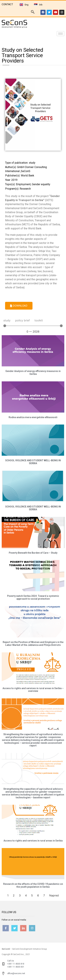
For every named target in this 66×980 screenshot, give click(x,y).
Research (25, 188)
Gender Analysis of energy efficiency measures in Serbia (33, 372)
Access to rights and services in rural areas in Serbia (33, 840)
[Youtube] (55, 12)
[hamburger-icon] (60, 33)
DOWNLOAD (20, 305)
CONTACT (7, 4)
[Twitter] (49, 12)
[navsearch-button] (33, 12)
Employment (23, 184)
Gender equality (41, 184)
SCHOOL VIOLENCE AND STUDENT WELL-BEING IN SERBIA (33, 462)
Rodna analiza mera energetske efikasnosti (33, 417)
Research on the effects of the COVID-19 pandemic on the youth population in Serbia (33, 885)
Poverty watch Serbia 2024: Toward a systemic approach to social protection (33, 597)
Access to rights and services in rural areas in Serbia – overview (33, 689)
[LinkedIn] (23, 928)
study (32, 162)
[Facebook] (43, 12)
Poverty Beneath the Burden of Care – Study (33, 552)
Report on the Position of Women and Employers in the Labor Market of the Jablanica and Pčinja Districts (33, 643)
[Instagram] (61, 12)
